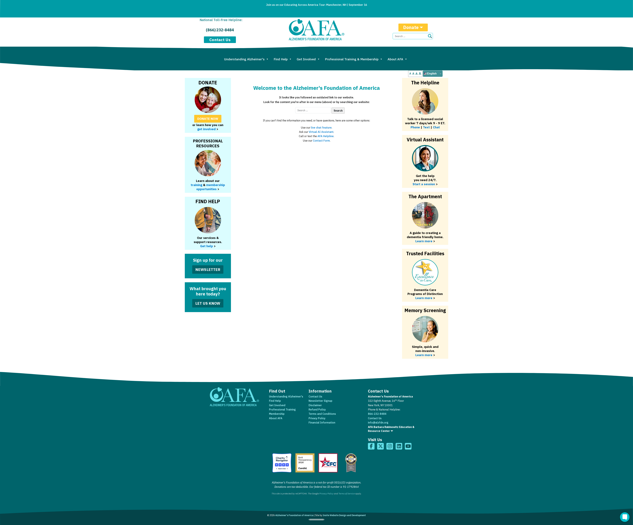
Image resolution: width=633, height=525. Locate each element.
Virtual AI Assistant (321, 131)
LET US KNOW (207, 303)
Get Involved (306, 59)
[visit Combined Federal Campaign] (328, 462)
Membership (277, 413)
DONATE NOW (207, 119)
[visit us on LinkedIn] (399, 446)
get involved (206, 129)
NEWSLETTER (207, 269)
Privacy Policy (317, 418)
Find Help (281, 59)
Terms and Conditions (322, 413)
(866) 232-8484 (220, 29)
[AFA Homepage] (316, 29)
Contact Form (321, 140)
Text (426, 127)
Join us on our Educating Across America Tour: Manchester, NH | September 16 (316, 5)
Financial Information (322, 422)
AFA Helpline (325, 136)
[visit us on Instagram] (389, 446)
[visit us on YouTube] (408, 446)
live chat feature (321, 127)
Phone (415, 127)
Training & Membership (351, 59)
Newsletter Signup (320, 400)
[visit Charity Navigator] (281, 462)
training (196, 185)
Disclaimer (315, 405)
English (431, 73)
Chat (436, 127)
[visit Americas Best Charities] (351, 462)
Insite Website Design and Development (344, 515)
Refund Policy (317, 409)
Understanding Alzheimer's (244, 59)
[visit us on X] (380, 446)
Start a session (424, 184)
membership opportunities (210, 187)
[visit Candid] (305, 462)
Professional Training (282, 409)
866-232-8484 (377, 413)
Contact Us (219, 39)
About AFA (395, 59)
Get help (206, 246)
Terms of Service (346, 493)
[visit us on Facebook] (371, 446)
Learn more (423, 355)
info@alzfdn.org (378, 422)
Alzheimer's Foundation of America (294, 515)
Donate (411, 27)
